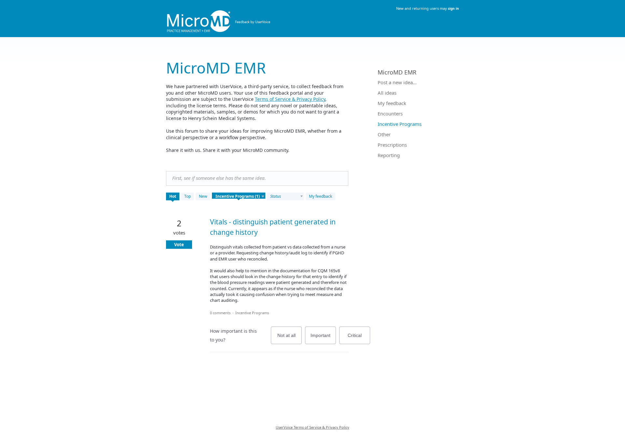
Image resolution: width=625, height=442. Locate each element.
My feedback (320, 196)
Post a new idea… (397, 82)
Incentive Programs (252, 312)
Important (323, 338)
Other (384, 134)
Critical (359, 338)
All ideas (387, 92)
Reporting (389, 155)
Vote (179, 245)
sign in (453, 8)
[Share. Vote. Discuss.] (312, 17)
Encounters (390, 113)
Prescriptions (392, 144)
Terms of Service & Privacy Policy (290, 99)
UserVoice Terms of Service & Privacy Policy (312, 427)
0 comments (220, 312)
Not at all (289, 338)
